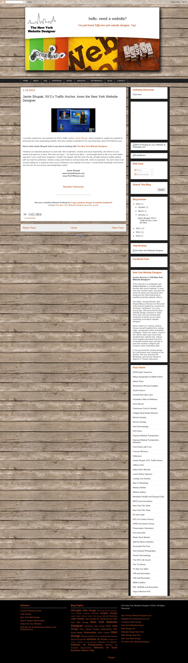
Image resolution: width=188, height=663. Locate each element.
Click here (137, 94)
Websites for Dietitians (107, 642)
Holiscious (137, 456)
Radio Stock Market (141, 537)
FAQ (45, 81)
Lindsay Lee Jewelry (142, 478)
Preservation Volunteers (143, 528)
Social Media (77, 632)
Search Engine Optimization (32, 620)
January (142, 215)
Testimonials (90, 632)
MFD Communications (142, 501)
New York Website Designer (148, 278)
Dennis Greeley (139, 417)
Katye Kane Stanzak (141, 469)
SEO (115, 629)
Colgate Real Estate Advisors (145, 413)
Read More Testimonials (73, 187)
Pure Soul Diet (139, 533)
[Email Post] (25, 214)
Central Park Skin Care (143, 395)
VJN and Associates (141, 573)
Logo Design (25, 614)
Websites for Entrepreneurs (87, 644)
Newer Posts (29, 227)
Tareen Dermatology (142, 555)
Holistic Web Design (95, 616)
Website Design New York (132, 632)
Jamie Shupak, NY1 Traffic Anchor (148, 460)
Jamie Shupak (81, 138)
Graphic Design (108, 613)
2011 (138, 232)
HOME (25, 81)
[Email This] (29, 214)
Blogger (111, 657)
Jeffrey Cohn (138, 465)
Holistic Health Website (79, 616)
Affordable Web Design (83, 610)
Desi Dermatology (140, 426)
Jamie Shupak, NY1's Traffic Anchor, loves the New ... (147, 220)
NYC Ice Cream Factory (143, 519)
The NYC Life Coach (142, 560)
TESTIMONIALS (97, 81)
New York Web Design (30, 617)
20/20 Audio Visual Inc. (143, 372)
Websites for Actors (97, 639)
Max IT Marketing (140, 483)
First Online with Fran (142, 447)
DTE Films (137, 431)
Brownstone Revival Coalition (145, 386)
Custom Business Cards (30, 611)
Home (74, 227)
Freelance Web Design (131, 622)
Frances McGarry (140, 451)
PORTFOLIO (57, 81)
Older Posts (118, 227)
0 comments (30, 218)
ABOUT (36, 81)
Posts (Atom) (79, 235)
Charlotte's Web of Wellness (145, 399)
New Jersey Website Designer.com (136, 615)
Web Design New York (131, 635)
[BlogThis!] (32, 214)
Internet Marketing (109, 616)
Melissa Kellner (139, 487)
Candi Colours (139, 390)
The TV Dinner (139, 564)
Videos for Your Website (30, 624)
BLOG (110, 81)
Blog (98, 610)
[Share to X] (35, 214)
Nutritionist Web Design (95, 626)
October (142, 207)
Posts (138, 170)
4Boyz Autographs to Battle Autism (148, 377)
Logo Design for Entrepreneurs (98, 619)
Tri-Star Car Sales (140, 569)
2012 (138, 228)
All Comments (142, 174)
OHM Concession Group (143, 524)
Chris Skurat (138, 404)
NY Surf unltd (138, 515)
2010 (138, 236)
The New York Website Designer (92, 146)
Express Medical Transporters (146, 435)
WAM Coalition (139, 582)
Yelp (92, 650)
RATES (69, 81)
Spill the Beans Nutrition (143, 542)
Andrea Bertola (139, 286)
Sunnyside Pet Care (141, 546)
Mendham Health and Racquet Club (148, 497)
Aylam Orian (138, 381)
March (141, 211)
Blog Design (105, 610)
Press (82, 629)
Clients (79, 613)
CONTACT (121, 81)
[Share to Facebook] (37, 214)
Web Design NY (128, 628)
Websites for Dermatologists (87, 642)
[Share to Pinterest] (40, 214)
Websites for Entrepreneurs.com (135, 619)
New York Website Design (132, 625)
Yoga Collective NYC (142, 591)
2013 (138, 204)
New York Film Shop (141, 505)
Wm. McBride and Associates (145, 587)
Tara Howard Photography (144, 551)
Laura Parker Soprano (142, 474)
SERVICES (81, 81)
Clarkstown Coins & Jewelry (145, 408)
